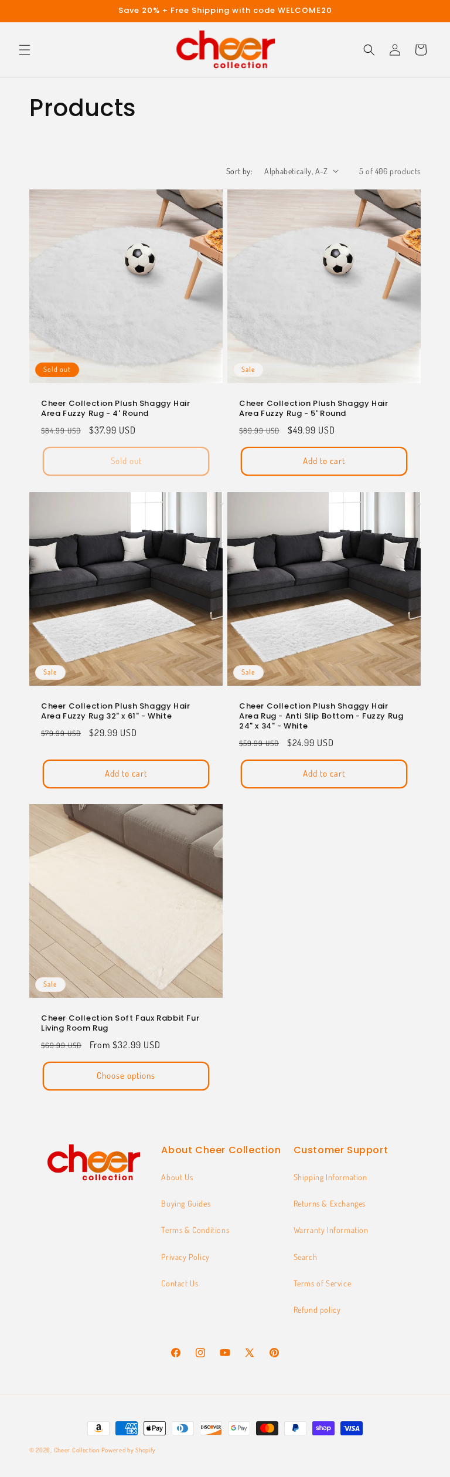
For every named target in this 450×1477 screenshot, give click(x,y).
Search (306, 1257)
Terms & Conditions (195, 1230)
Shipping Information (330, 1177)
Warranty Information (331, 1230)
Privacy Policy (185, 1257)
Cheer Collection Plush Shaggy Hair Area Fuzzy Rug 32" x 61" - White (115, 711)
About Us (177, 1177)
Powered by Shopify (128, 1450)
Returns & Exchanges (330, 1203)
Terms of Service (323, 1283)
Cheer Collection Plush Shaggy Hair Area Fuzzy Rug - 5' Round (313, 409)
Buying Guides (185, 1203)
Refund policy (317, 1310)
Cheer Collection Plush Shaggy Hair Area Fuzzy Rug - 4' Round (115, 409)
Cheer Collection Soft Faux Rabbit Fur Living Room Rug (120, 1024)
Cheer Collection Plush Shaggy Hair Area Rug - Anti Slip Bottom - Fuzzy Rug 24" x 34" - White (321, 716)
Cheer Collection (77, 1450)
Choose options (126, 1076)
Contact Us (179, 1283)
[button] (25, 50)
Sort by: (239, 171)
